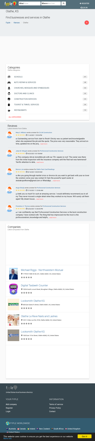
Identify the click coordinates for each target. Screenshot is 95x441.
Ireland (32, 429)
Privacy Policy (55, 408)
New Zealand (44, 429)
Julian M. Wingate (22, 151)
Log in (84, 8)
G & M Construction (45, 132)
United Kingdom (73, 429)
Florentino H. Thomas (23, 206)
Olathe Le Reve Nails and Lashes (39, 316)
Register (85, 3)
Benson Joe (20, 169)
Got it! (84, 436)
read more (43, 144)
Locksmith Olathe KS (33, 300)
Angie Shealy (20, 188)
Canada (22, 429)
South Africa (58, 429)
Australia (12, 429)
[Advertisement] (47, 45)
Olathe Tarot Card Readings (45, 169)
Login (8, 411)
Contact (52, 411)
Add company (11, 404)
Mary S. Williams (21, 132)
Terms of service (56, 404)
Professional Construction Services (51, 151)
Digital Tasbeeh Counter (34, 285)
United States (14, 432)
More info (7, 438)
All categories (15, 117)
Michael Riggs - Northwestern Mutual (42, 270)
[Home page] (10, 3)
